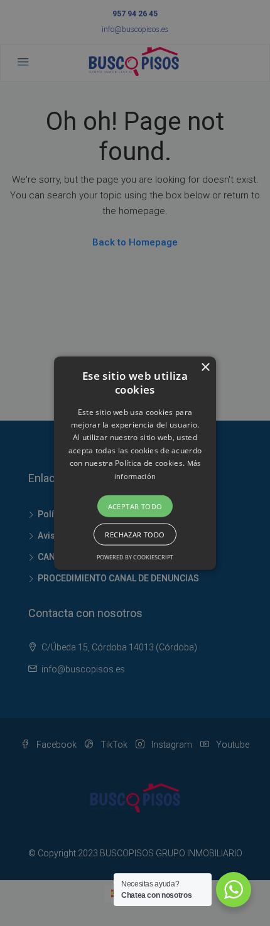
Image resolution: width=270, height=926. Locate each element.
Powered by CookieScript (135, 557)
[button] (135, 463)
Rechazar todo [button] (135, 534)
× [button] (205, 367)
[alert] (135, 463)
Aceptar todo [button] (135, 506)
